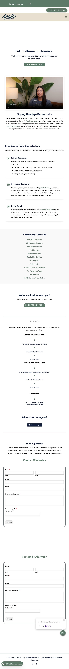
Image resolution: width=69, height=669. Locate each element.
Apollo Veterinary (44, 188)
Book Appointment (35, 64)
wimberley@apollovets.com (34, 352)
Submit (9, 522)
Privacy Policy (47, 657)
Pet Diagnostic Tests (34, 247)
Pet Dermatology (34, 254)
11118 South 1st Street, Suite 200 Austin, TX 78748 (34, 372)
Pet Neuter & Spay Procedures (34, 267)
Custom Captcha (11, 509)
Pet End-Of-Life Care (34, 257)
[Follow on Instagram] (36, 664)
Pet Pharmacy (34, 250)
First (6, 475)
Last (36, 475)
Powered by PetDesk (33, 657)
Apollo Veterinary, (32, 121)
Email (7, 479)
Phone (7, 486)
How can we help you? (12, 494)
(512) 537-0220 (34, 387)
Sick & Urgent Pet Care (34, 243)
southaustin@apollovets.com (34, 380)
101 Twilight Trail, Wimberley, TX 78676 (34, 344)
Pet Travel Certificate (34, 271)
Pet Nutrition (34, 274)
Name (7, 470)
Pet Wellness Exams (34, 240)
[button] (63, 633)
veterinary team (12, 126)
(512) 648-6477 (34, 359)
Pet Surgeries (34, 260)
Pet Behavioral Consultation (34, 278)
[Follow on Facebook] (32, 664)
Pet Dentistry (34, 264)
